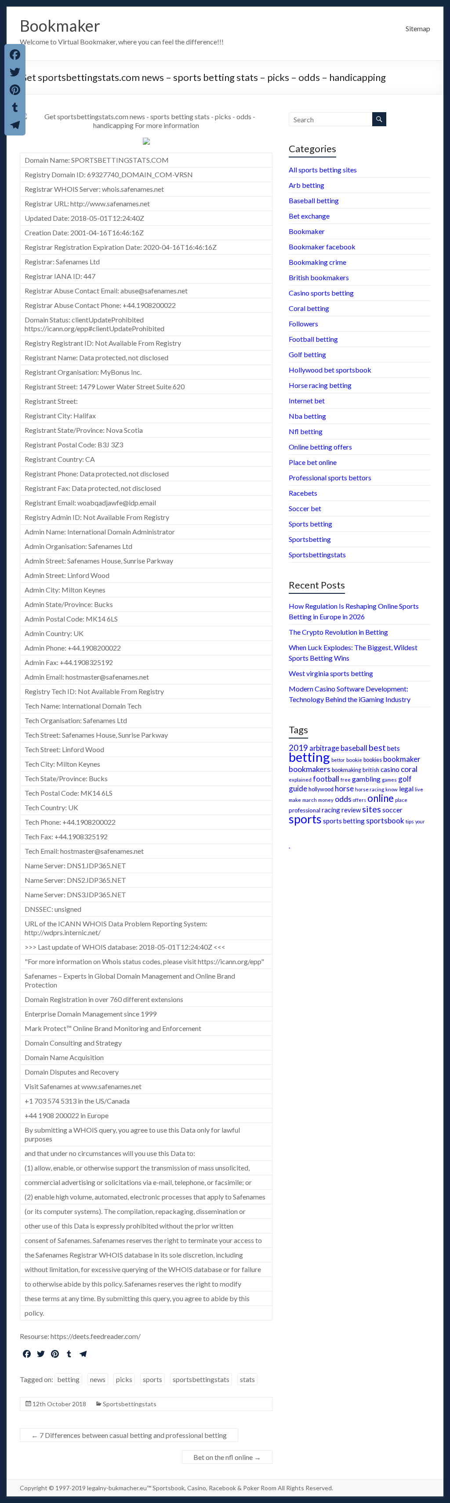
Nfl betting (306, 431)
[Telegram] (15, 125)
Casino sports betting (321, 293)
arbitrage (324, 748)
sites (371, 809)
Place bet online (313, 462)
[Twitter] (15, 72)
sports (152, 1379)
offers (359, 800)
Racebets (303, 493)
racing (331, 810)
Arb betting (306, 185)
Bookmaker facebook (322, 246)
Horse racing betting (320, 385)
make (295, 800)
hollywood (321, 789)
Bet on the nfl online (227, 1457)
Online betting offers (320, 446)
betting (68, 1379)
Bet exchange (309, 216)
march (309, 800)
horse (344, 788)
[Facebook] (15, 54)
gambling (366, 779)
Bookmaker (60, 25)
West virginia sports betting (331, 673)
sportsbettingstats (201, 1379)
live (419, 789)
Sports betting (310, 523)
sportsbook (385, 820)
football (326, 778)
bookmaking (346, 770)
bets (393, 748)
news (97, 1379)
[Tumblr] (15, 107)
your (420, 821)
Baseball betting (314, 200)
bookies (372, 760)
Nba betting (307, 416)
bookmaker (402, 759)
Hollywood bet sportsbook (330, 370)
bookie (354, 760)
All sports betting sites (323, 169)
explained (300, 780)
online (380, 798)
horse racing (369, 789)
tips (410, 821)
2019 (298, 748)
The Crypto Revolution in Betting (338, 632)
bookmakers (309, 769)
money (326, 800)
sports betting (344, 821)
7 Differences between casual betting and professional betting (129, 1435)
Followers (303, 323)
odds (343, 799)
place (401, 800)
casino (390, 769)
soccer (392, 809)
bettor (338, 760)
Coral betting (309, 308)
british (371, 769)
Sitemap (418, 28)
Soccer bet (305, 508)
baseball (354, 748)
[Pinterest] (15, 90)
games (389, 780)
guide (298, 788)
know (391, 789)
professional (304, 810)
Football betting (313, 339)
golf (405, 778)
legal (406, 788)
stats (247, 1379)
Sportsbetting (310, 539)
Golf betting (307, 354)
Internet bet (307, 400)
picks (124, 1379)
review (351, 810)
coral (409, 769)
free (346, 779)
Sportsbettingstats (129, 1404)
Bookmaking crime (317, 262)
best (377, 747)
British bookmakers (319, 277)
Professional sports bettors (330, 477)
